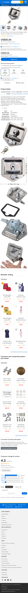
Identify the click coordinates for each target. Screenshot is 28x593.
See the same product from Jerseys (19, 351)
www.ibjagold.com (15, 46)
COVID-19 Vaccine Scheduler (8, 543)
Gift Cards (4, 538)
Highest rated (18, 487)
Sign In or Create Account (10, 504)
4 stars (2, 477)
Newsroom (4, 518)
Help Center (23, 504)
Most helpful (5, 490)
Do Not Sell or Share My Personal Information (12, 567)
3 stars (2, 478)
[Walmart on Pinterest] (11, 580)
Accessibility (4, 549)
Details (12, 79)
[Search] (21, 2)
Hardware (26, 93)
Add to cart (14, 59)
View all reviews (6, 470)
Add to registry (21, 82)
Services (12, 5)
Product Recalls (5, 551)
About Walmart (5, 514)
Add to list (7, 82)
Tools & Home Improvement (17, 93)
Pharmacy (4, 545)
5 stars (2, 475)
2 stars (2, 480)
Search (24, 493)
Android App (4, 574)
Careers (3, 516)
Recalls (3, 547)
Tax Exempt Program (6, 554)
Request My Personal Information (9, 565)
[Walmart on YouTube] (8, 580)
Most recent (9, 487)
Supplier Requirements (7, 524)
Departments (6, 5)
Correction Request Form (9, 448)
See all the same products (21, 435)
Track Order (10, 506)
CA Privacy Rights (5, 563)
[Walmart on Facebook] (2, 580)
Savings (18, 5)
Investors (4, 520)
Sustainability (4, 522)
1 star (3, 482)
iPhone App (4, 572)
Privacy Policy (5, 561)
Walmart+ (4, 536)
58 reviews (11, 36)
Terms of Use (4, 559)
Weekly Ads (19, 506)
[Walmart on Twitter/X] (5, 580)
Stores (3, 532)
